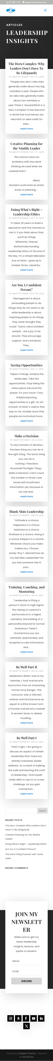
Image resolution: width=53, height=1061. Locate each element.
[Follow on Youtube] (33, 1018)
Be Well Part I (27, 738)
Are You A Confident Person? (26, 287)
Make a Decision (26, 436)
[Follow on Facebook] (26, 1018)
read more (26, 128)
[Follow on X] (26, 1026)
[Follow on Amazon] (18, 1018)
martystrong (20, 77)
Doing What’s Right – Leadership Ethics (26, 211)
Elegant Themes (27, 1053)
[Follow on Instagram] (10, 1018)
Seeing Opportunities (26, 365)
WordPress (28, 1056)
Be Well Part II (26, 667)
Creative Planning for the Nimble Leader (26, 145)
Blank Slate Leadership (26, 511)
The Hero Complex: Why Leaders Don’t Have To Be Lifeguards (26, 68)
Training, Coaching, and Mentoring (26, 589)
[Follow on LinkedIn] (41, 1018)
